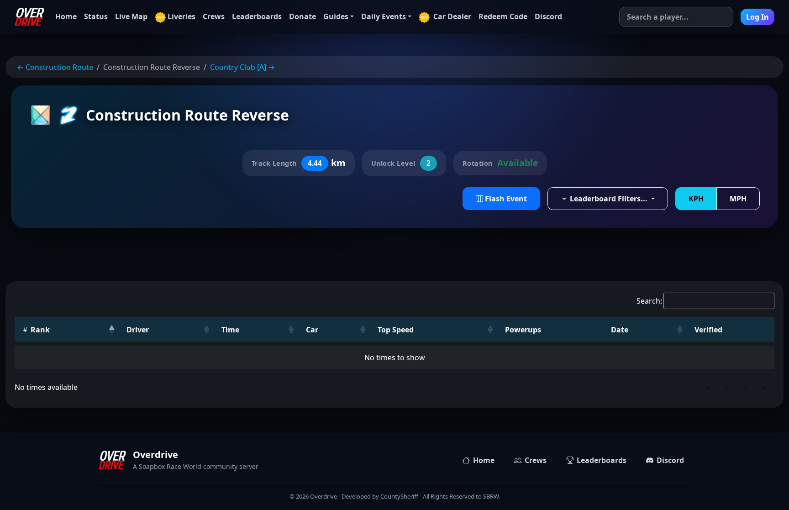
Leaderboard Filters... (608, 199)
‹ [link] (727, 387)
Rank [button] (39, 330)
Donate (302, 16)
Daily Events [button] (383, 16)
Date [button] (619, 330)
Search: (649, 301)
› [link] (745, 387)
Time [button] (230, 330)
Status (96, 16)
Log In (757, 17)
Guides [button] (335, 16)
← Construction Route (55, 67)
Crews (214, 16)
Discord (548, 16)
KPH (696, 199)
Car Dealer (451, 16)
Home (66, 16)
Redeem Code (503, 16)
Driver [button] (137, 330)
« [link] (707, 387)
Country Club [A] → (242, 67)
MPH (738, 199)
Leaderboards (257, 16)
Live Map (131, 16)
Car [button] (312, 330)
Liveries (181, 16)
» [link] (765, 387)
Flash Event (505, 199)
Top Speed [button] (396, 330)
